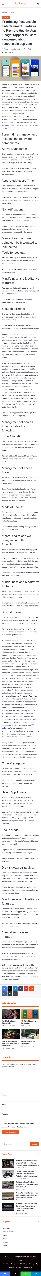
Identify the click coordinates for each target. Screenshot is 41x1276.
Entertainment (8, 1232)
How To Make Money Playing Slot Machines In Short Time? (10, 1043)
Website (5, 1114)
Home (6, 12)
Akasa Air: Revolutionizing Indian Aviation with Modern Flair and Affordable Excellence (27, 1195)
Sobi (6, 49)
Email (4, 1104)
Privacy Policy (34, 1264)
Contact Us (15, 1264)
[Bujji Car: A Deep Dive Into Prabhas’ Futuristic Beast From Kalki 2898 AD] (8, 1185)
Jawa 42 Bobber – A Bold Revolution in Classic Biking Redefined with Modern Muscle (27, 1173)
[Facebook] (4, 988)
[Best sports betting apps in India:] (30, 1034)
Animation (6, 1228)
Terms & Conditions (15, 1267)
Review (6, 1242)
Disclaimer (23, 1264)
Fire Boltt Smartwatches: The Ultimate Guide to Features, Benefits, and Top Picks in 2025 (27, 1163)
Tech (5, 1246)
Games (12, 12)
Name (4, 1095)
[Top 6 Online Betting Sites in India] (11, 1014)
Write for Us (28, 1267)
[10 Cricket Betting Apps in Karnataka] (30, 1014)
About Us (5, 1264)
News (5, 1239)
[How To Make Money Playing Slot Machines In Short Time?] (11, 1034)
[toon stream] (20, 4)
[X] (10, 988)
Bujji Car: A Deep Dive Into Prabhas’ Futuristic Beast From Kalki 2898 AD (27, 1184)
